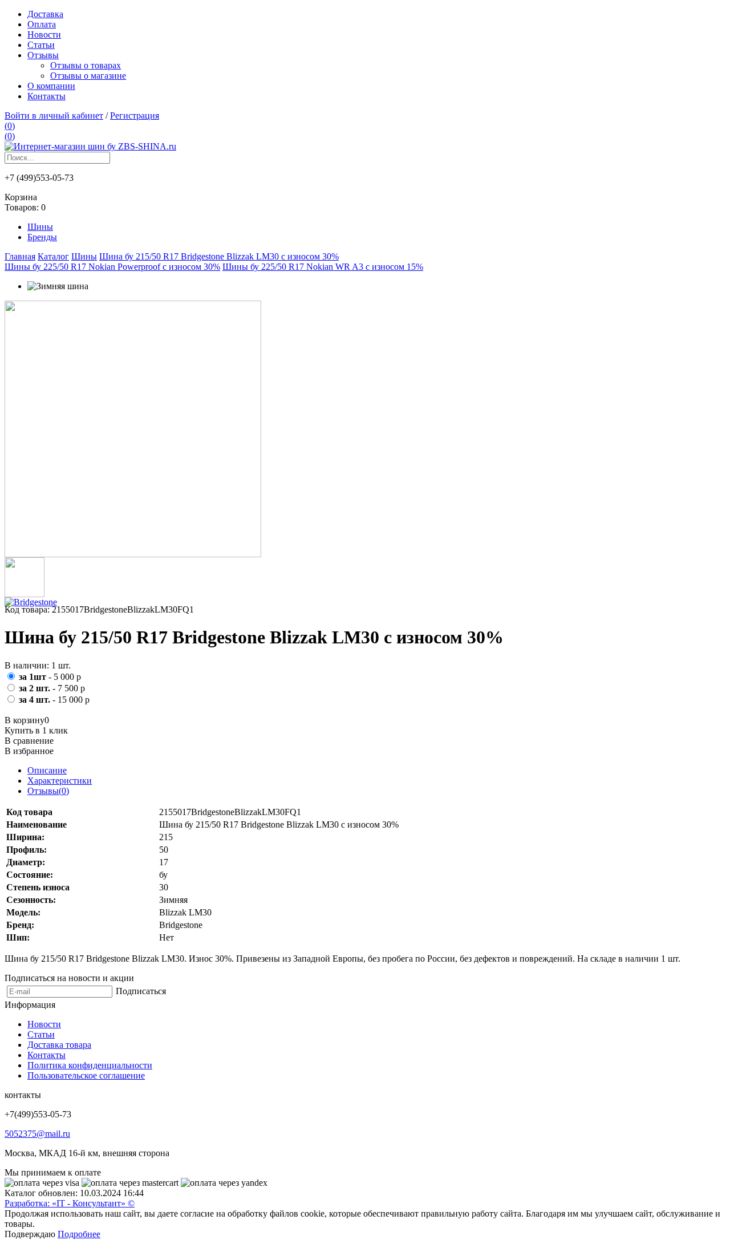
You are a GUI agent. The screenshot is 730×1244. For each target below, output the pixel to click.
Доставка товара (59, 1045)
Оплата (41, 24)
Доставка (45, 14)
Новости (44, 34)
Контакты (46, 96)
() (10, 126)
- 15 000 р (54, 699)
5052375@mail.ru (37, 1133)
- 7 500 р (52, 688)
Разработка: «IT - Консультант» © (70, 1203)
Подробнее (79, 1234)
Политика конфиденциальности (89, 1065)
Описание (47, 770)
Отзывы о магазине (88, 75)
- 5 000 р (50, 677)
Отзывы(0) (48, 791)
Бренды (42, 237)
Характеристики (59, 780)
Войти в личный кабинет (54, 115)
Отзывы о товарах (85, 65)
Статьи (41, 45)
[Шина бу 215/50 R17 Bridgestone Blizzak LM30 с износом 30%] (133, 554)
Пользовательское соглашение (86, 1075)
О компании (51, 86)
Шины (40, 227)
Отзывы (43, 55)
